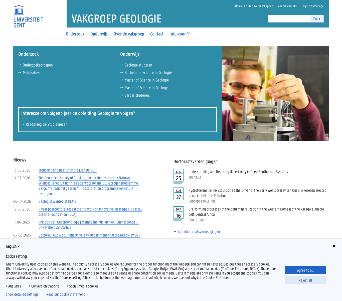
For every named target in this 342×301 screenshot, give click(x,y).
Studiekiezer (57, 124)
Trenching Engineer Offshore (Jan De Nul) (68, 169)
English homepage (312, 6)
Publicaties (31, 72)
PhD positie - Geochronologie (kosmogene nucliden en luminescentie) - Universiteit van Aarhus (89, 224)
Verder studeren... (137, 95)
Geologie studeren (138, 65)
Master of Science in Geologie (147, 79)
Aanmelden (285, 6)
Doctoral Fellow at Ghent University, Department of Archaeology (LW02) (89, 235)
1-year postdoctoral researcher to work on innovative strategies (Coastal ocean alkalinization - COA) (90, 211)
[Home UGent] (28, 13)
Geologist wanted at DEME (57, 201)
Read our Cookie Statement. (65, 294)
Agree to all (305, 270)
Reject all (305, 280)
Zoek (316, 18)
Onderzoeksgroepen (38, 65)
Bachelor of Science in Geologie (148, 72)
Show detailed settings (22, 294)
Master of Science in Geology (146, 87)
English (11, 246)
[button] (177, 34)
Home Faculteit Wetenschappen (254, 6)
